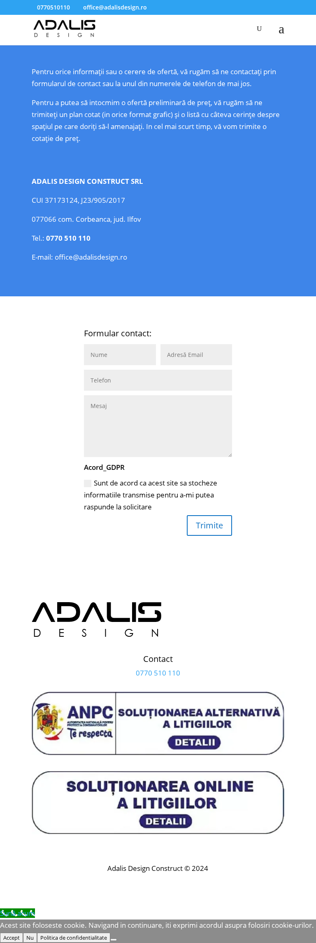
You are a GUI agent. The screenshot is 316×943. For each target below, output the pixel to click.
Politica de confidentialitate (73, 937)
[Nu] (113, 939)
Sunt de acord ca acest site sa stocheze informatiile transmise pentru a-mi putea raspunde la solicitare (150, 494)
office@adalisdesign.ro (91, 257)
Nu (30, 937)
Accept (11, 937)
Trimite (209, 525)
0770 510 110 (68, 238)
